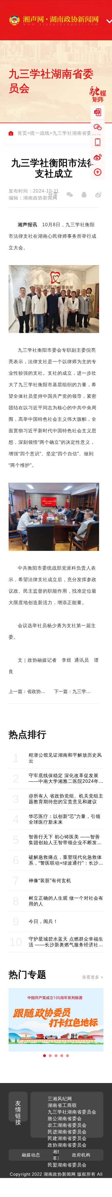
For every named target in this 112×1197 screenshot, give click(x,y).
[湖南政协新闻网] (54, 20)
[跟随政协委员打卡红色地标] (56, 1019)
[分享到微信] (69, 194)
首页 (22, 133)
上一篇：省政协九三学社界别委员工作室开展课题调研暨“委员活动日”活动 (27, 691)
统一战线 (40, 133)
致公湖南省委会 (65, 1118)
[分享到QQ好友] (84, 194)
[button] (44, 1055)
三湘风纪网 (60, 1098)
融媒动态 (31, 1154)
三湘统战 (57, 1151)
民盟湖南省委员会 (67, 1164)
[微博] (97, 157)
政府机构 (81, 1154)
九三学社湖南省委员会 (77, 133)
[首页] (11, 133)
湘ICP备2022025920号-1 (42, 1187)
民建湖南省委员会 (67, 1138)
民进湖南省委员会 (67, 1131)
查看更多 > (92, 977)
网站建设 (80, 1180)
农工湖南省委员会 (67, 1125)
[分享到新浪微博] (98, 194)
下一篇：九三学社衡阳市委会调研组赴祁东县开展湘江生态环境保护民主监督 (72, 691)
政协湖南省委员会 (67, 1145)
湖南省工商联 (62, 1105)
